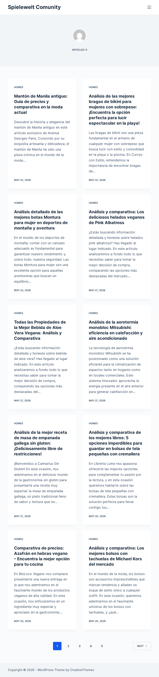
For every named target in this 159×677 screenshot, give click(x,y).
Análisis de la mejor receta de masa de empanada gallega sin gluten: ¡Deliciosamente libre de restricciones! (40, 443)
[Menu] (149, 7)
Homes (18, 87)
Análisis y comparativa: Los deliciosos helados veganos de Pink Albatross (117, 217)
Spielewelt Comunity (34, 7)
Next (140, 646)
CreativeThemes (82, 670)
